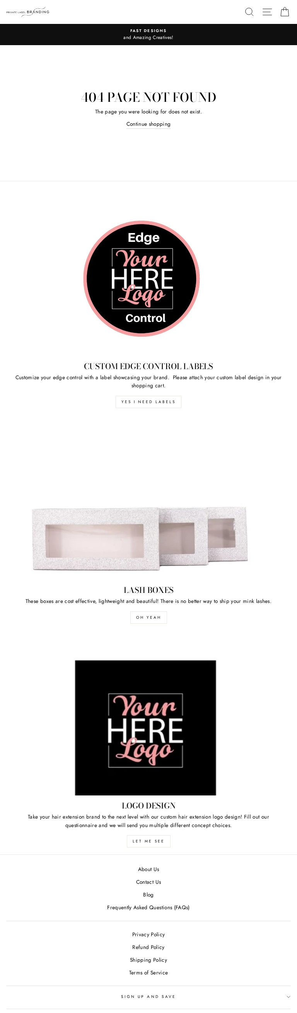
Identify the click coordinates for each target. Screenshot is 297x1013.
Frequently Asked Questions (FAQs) (148, 907)
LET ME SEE (149, 841)
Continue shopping (148, 124)
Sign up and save (148, 996)
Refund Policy (148, 947)
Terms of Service (148, 972)
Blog (148, 894)
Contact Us (148, 882)
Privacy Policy (148, 934)
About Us (148, 869)
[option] (148, 35)
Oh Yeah (148, 617)
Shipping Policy (148, 960)
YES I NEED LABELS (148, 402)
